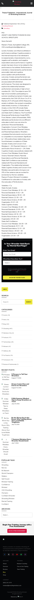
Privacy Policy (14, 270)
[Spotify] (21, 554)
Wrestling (6, 28)
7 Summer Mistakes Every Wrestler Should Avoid (21, 440)
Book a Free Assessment (17, 531)
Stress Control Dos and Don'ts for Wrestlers (20, 384)
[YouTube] (17, 554)
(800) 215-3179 (7, 582)
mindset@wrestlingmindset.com (12, 585)
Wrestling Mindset (7, 26)
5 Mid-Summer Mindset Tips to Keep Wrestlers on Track (21, 400)
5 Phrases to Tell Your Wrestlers (19, 375)
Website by (14, 596)
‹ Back (5, 289)
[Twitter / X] (8, 554)
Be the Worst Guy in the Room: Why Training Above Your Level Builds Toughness (21, 420)
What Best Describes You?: (13, 259)
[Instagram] (13, 554)
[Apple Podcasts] (25, 554)
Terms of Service (22, 270)
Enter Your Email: (9, 250)
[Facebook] (4, 554)
